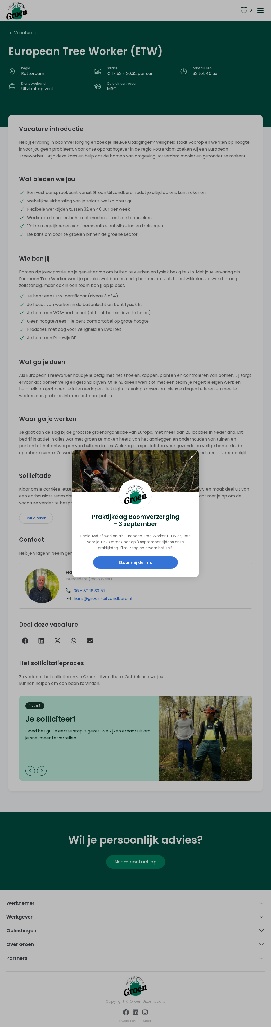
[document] (135, 513)
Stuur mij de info (135, 562)
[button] (192, 457)
